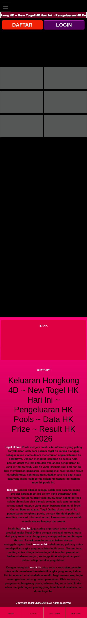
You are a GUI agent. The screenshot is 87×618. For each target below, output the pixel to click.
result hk (35, 567)
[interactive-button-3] (21, 102)
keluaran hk (40, 544)
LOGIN (64, 25)
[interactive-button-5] (21, 126)
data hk (25, 528)
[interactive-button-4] (65, 102)
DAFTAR (22, 25)
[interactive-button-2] (65, 78)
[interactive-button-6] (65, 126)
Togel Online (13, 447)
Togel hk (12, 489)
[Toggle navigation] (5, 7)
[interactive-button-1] (21, 78)
